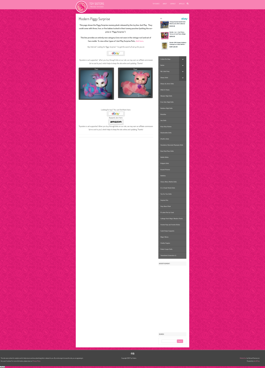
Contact (173, 4)
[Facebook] (131, 353)
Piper (135, 69)
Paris (96, 69)
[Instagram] (133, 353)
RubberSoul (243, 358)
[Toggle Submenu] (182, 59)
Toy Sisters (96, 3)
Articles (182, 4)
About (165, 4)
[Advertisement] (172, 298)
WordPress (256, 361)
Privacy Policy (36, 361)
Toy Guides (156, 4)
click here (139, 41)
